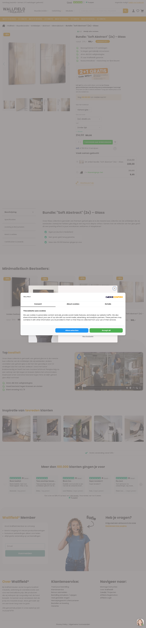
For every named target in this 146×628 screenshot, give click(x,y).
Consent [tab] (38, 304)
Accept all (106, 330)
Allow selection (71, 330)
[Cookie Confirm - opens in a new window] (114, 297)
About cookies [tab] (73, 304)
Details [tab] (108, 304)
